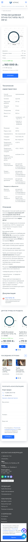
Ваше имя (5, 421)
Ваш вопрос (5, 402)
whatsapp (2, 476)
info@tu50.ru (8, 395)
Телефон (4, 414)
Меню (2, 2)
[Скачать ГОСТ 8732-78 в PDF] (3, 298)
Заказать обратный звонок (10, 398)
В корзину (10, 75)
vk (8, 476)
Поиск (26, 6)
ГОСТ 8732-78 (9, 298)
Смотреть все (25, 355)
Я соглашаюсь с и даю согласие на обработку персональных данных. (13, 430)
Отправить (8, 436)
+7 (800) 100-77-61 (10, 392)
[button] (16, 349)
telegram (5, 476)
